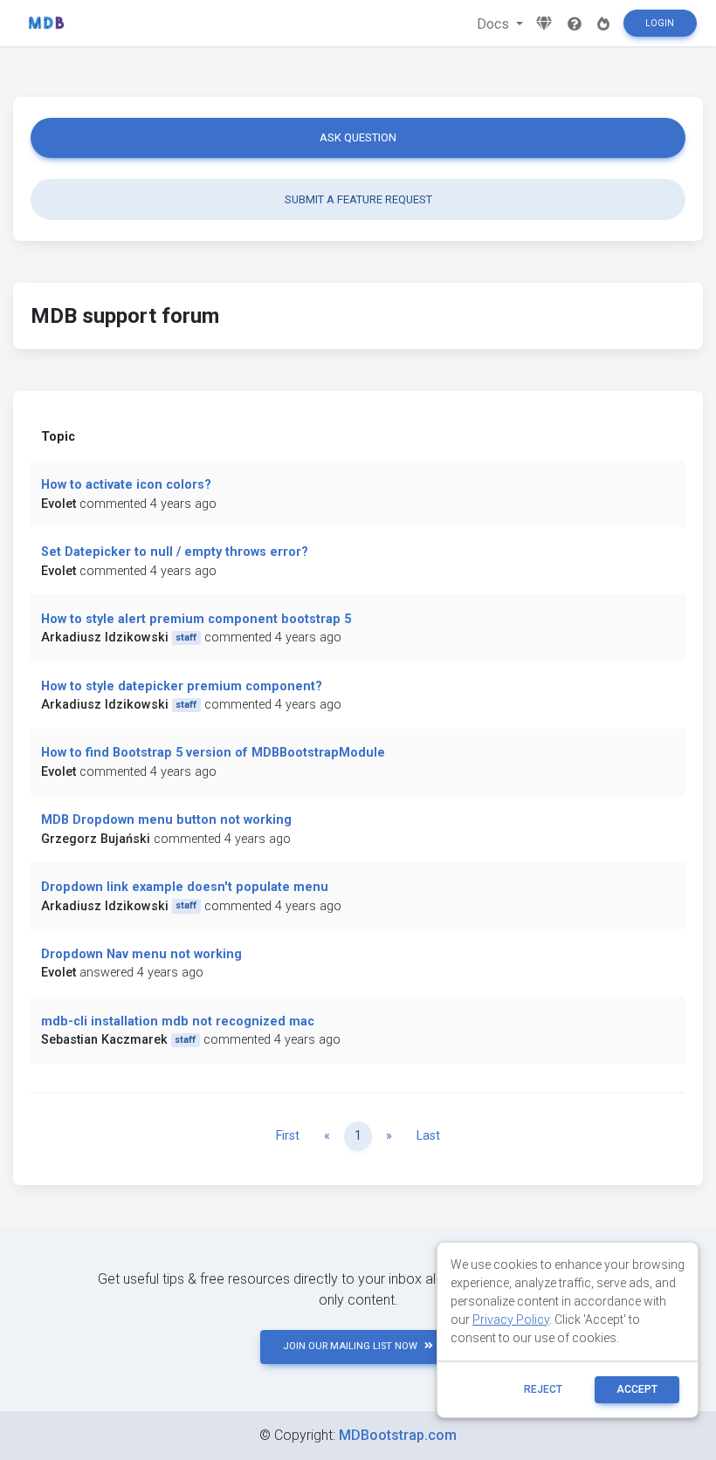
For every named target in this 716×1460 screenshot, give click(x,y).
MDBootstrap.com (398, 1435)
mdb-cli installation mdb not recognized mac (177, 1021)
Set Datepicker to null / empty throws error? (174, 552)
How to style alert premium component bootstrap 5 (196, 619)
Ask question (358, 137)
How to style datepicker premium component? (181, 686)
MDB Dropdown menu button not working (166, 819)
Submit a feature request (358, 199)
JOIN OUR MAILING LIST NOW (350, 1346)
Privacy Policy (510, 1319)
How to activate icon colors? (126, 484)
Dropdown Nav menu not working (141, 954)
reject (543, 1389)
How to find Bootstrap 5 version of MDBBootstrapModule (213, 752)
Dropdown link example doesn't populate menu (184, 887)
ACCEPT (636, 1389)
